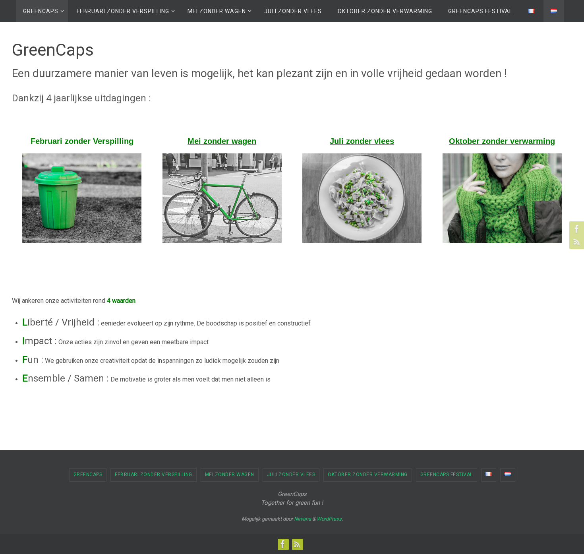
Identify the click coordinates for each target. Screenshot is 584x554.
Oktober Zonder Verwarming (368, 474)
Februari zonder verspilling (153, 474)
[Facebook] (575, 228)
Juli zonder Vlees (291, 474)
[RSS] (575, 241)
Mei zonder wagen (229, 474)
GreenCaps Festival (446, 474)
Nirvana (302, 519)
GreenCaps (87, 474)
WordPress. (330, 519)
